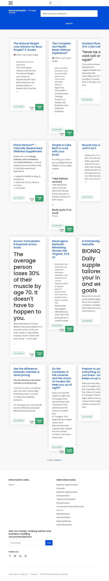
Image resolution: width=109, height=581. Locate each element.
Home (11, 484)
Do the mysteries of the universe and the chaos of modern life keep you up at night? (62, 378)
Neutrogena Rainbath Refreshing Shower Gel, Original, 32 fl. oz (61, 249)
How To (59, 510)
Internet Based (63, 517)
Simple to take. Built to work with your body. (62, 149)
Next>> (59, 460)
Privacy (34, 574)
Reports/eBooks (63, 521)
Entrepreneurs (63, 495)
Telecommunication (66, 499)
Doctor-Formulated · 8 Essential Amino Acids (27, 244)
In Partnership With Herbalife (94, 242)
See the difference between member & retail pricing (27, 372)
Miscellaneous (63, 513)
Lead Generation (64, 524)
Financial (60, 488)
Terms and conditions (18, 574)
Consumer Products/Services (70, 506)
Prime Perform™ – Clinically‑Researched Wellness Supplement (28, 148)
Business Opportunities (67, 484)
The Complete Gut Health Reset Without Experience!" (61, 48)
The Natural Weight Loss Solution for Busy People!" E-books (28, 47)
